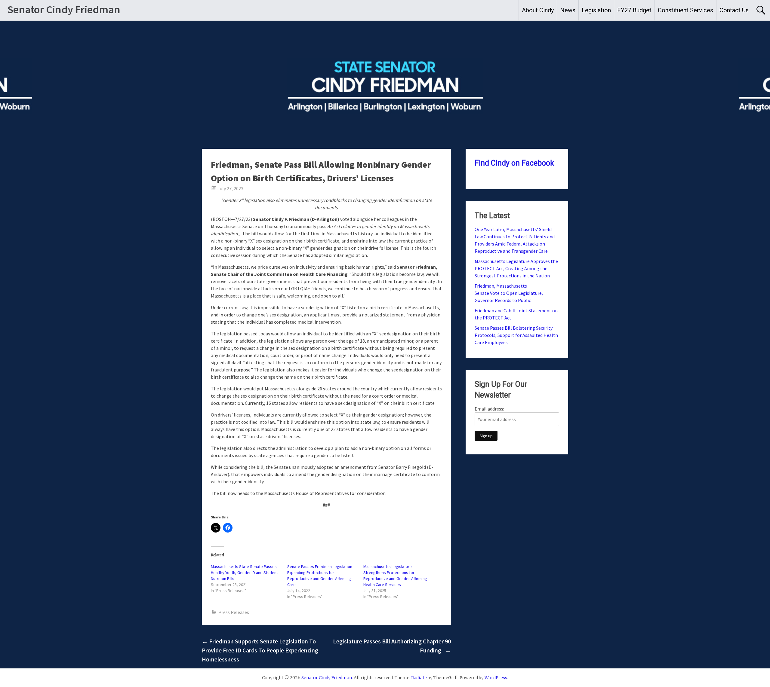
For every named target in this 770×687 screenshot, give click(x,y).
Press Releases (233, 612)
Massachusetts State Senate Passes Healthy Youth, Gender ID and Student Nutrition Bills (244, 572)
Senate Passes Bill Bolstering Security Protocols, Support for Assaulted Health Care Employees (516, 335)
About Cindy (538, 10)
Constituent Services (685, 10)
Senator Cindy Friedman (64, 9)
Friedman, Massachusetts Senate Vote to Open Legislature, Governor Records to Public (509, 293)
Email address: (489, 409)
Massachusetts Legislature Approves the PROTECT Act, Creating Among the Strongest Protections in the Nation (516, 268)
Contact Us (734, 10)
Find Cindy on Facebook (514, 163)
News (567, 10)
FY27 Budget (634, 10)
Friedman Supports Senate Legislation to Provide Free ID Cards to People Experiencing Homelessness (260, 650)
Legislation (596, 10)
